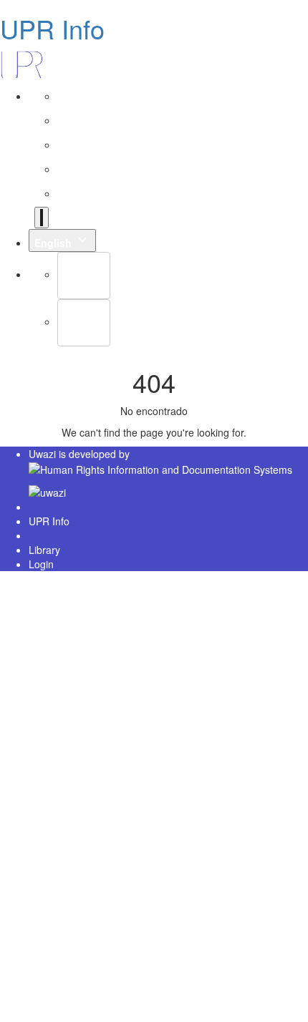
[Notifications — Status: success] (41, 217)
